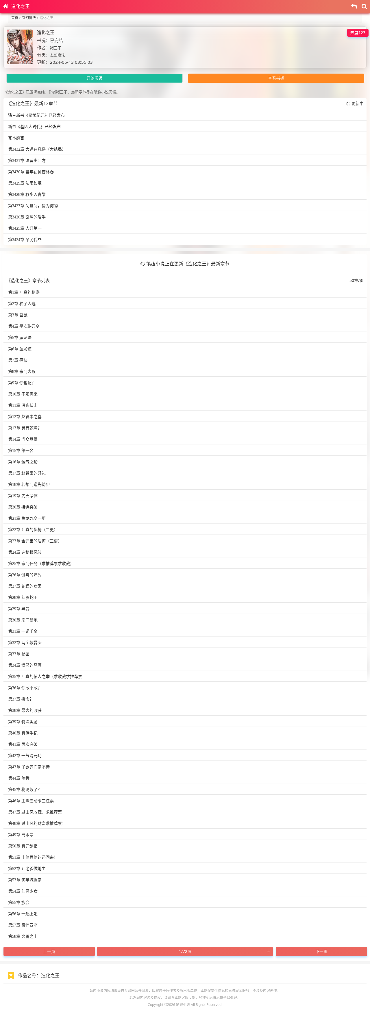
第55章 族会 (18, 902)
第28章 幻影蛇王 (23, 597)
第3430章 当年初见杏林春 (31, 172)
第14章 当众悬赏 (23, 439)
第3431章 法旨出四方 (27, 160)
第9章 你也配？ (22, 383)
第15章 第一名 (21, 450)
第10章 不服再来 (23, 394)
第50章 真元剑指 (23, 846)
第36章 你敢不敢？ (25, 688)
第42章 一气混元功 (25, 756)
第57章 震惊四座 (23, 925)
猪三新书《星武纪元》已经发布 (36, 115)
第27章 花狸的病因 (25, 586)
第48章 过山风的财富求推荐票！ (37, 823)
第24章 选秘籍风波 (25, 552)
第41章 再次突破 (23, 744)
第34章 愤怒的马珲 (25, 665)
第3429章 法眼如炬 (25, 183)
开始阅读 (94, 78)
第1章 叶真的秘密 (24, 292)
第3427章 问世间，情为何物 (33, 206)
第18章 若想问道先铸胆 (29, 484)
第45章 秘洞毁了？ (25, 789)
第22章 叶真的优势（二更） (33, 530)
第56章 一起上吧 (23, 914)
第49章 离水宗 (21, 835)
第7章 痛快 (17, 360)
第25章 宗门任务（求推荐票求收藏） (41, 563)
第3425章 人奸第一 (25, 228)
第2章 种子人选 (22, 304)
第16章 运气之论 (23, 462)
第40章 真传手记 (23, 733)
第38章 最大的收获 (25, 710)
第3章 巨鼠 (17, 315)
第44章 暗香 (18, 778)
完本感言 (16, 138)
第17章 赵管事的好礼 (27, 473)
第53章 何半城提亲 (25, 880)
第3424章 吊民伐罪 (25, 240)
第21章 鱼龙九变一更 (27, 518)
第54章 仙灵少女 (23, 891)
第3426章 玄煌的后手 (27, 217)
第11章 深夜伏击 (23, 405)
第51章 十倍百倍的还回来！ (33, 857)
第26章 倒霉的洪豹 (25, 575)
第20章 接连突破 (23, 507)
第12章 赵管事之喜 (25, 417)
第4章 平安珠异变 (24, 326)
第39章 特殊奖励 (23, 722)
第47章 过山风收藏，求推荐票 (35, 812)
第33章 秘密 (18, 654)
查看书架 (276, 78)
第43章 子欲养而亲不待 (29, 767)
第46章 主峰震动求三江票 (31, 801)
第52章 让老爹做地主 (27, 869)
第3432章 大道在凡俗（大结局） (37, 149)
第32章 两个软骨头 (25, 643)
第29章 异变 (18, 609)
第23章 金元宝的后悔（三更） (35, 541)
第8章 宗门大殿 (22, 371)
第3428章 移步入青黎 (27, 194)
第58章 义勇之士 (23, 936)
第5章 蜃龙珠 (20, 337)
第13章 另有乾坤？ (25, 428)
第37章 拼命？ (21, 699)
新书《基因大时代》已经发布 (34, 127)
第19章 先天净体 (23, 496)
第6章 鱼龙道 (20, 349)
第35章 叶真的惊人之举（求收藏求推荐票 (45, 676)
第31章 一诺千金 (23, 631)
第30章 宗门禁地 (23, 620)
